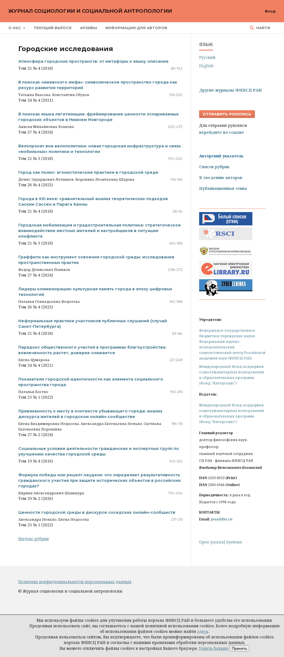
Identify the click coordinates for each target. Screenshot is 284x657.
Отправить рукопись (227, 114)
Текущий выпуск (53, 28)
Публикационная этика (223, 188)
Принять (239, 648)
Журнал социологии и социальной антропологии (90, 11)
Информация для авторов (136, 28)
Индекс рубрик (33, 538)
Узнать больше (214, 648)
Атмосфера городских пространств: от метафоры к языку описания (93, 61)
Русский (207, 57)
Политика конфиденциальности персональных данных (74, 581)
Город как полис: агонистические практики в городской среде (88, 172)
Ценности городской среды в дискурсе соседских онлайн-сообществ (96, 512)
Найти (262, 28)
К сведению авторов (220, 177)
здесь (202, 631)
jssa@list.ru (221, 519)
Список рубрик (214, 166)
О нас (15, 28)
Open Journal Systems (220, 542)
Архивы (88, 28)
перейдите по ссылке (221, 132)
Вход (270, 11)
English (206, 65)
